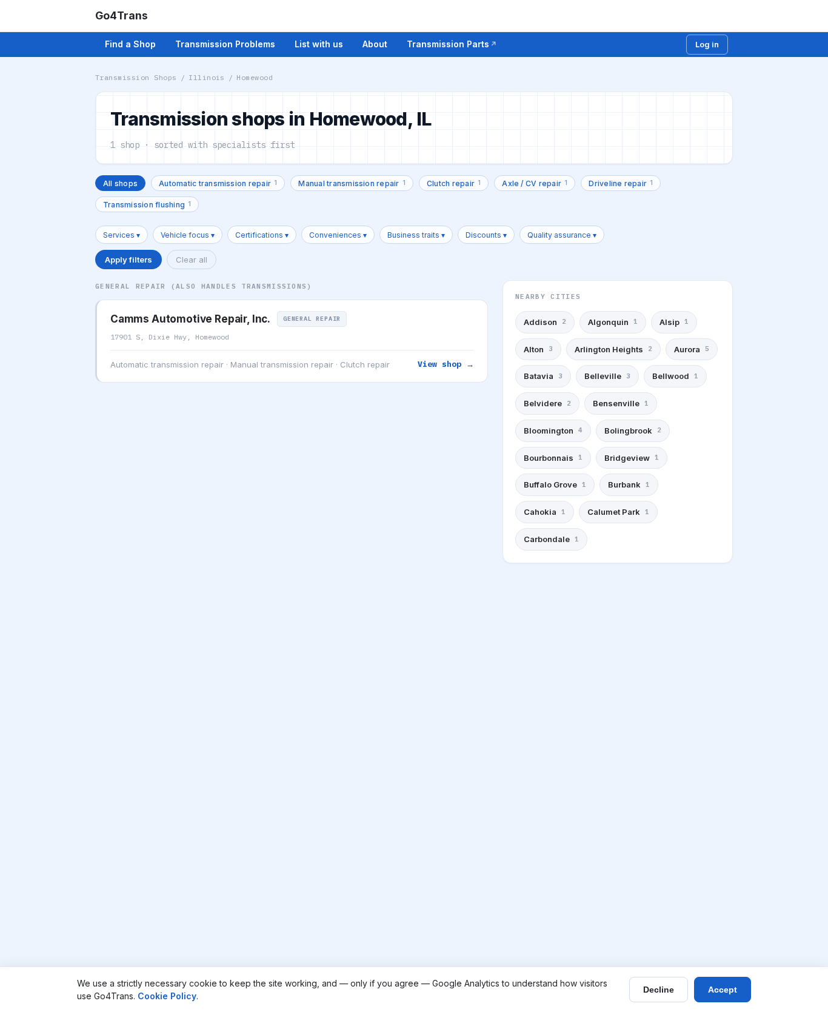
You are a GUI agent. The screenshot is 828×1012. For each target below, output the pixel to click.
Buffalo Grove (555, 484)
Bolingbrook (632, 430)
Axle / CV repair (534, 182)
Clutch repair (454, 182)
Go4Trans (121, 15)
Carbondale (551, 539)
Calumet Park (618, 512)
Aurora (691, 349)
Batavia (543, 376)
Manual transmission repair (352, 182)
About (374, 44)
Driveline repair (621, 182)
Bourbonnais (553, 458)
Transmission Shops (136, 77)
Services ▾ (121, 235)
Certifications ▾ (262, 235)
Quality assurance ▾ (561, 235)
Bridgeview (631, 458)
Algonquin (613, 322)
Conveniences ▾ (338, 235)
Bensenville (621, 403)
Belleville (607, 376)
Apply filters (128, 259)
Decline (658, 989)
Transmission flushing (147, 204)
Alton (538, 349)
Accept (722, 989)
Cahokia (545, 512)
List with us (319, 44)
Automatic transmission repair (218, 182)
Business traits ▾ (416, 235)
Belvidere (547, 403)
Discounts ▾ (486, 235)
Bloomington (553, 430)
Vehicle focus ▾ (188, 235)
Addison (545, 322)
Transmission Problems (225, 44)
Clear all (191, 259)
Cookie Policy (167, 996)
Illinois (207, 77)
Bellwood (675, 376)
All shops (120, 183)
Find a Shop (130, 44)
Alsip (674, 322)
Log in (707, 44)
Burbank (629, 484)
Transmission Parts (448, 44)
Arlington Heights (613, 349)
